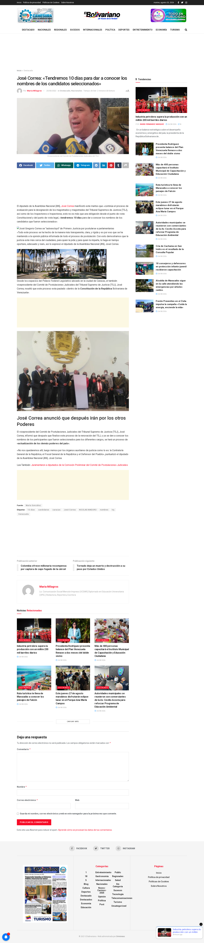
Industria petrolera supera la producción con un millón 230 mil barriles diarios (32, 649)
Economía (161, 30)
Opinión (102, 896)
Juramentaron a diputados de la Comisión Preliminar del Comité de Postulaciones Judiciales (79, 465)
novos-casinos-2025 (101, 890)
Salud (118, 880)
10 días (31, 510)
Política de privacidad (32, 2)
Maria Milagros (34, 91)
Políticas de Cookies (51, 2)
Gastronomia (102, 876)
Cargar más (73, 722)
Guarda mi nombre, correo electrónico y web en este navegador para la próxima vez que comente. (68, 813)
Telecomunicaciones (121, 898)
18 (86, 876)
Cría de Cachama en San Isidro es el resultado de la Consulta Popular (170, 249)
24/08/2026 (23, 657)
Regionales (60, 30)
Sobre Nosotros (67, 2)
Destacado (28, 30)
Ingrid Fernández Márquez (152, 124)
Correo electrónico (27, 800)
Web (77, 800)
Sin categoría (118, 885)
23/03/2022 (51, 91)
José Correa (68, 206)
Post (101, 904)
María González (33, 505)
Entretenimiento (142, 30)
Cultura (86, 888)
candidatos (43, 510)
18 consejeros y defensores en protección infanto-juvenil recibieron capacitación (171, 266)
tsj (113, 510)
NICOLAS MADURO (88, 510)
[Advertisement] (102, 51)
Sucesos (75, 30)
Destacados (86, 899)
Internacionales (92, 30)
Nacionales (44, 30)
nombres (104, 510)
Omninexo (120, 936)
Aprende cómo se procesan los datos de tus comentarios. (85, 830)
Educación (86, 907)
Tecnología (118, 894)
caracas (56, 510)
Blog (86, 884)
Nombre (22, 786)
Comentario (24, 749)
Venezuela (23, 514)
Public (118, 872)
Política (110, 30)
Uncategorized (118, 906)
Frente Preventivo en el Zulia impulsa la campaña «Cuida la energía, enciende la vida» (171, 304)
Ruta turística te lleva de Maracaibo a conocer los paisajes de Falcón (30, 697)
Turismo (175, 30)
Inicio (19, 2)
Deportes (123, 30)
